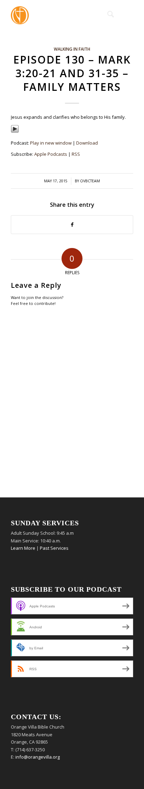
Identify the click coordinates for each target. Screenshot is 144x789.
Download (87, 143)
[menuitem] (107, 14)
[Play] (15, 131)
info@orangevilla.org (37, 757)
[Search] (107, 14)
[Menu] (123, 14)
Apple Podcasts (50, 154)
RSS (76, 154)
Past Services (54, 548)
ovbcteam (90, 180)
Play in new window (51, 143)
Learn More (23, 548)
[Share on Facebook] (72, 224)
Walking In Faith (72, 49)
